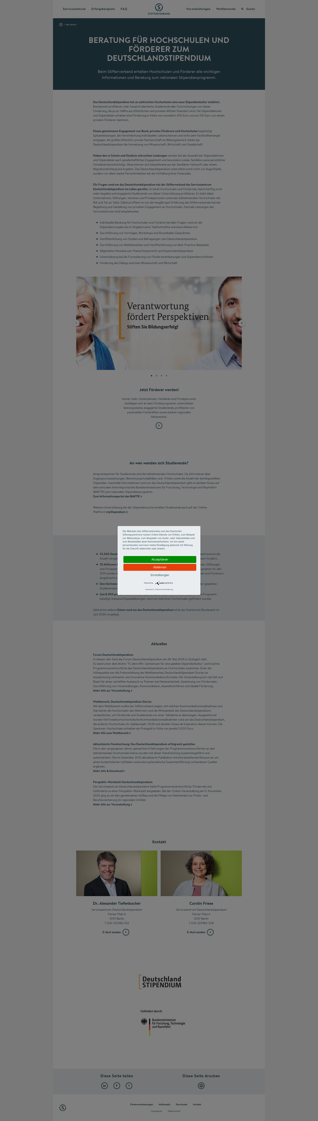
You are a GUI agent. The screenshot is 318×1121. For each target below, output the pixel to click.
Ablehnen (159, 567)
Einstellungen (160, 575)
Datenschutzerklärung (164, 589)
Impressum (149, 589)
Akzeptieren (159, 559)
